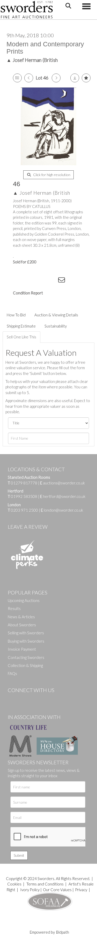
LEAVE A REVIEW (28, 527)
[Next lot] (56, 78)
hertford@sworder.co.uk (64, 496)
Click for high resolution (51, 174)
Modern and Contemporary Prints (45, 47)
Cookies (14, 884)
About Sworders (22, 624)
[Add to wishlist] (86, 78)
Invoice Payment (22, 649)
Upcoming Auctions (24, 600)
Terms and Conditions (45, 884)
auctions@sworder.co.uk (62, 483)
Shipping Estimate (21, 326)
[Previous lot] (28, 78)
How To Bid (16, 315)
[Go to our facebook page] (13, 698)
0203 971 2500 (24, 510)
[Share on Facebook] (20, 281)
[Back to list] (17, 78)
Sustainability (55, 326)
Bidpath (62, 932)
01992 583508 (24, 496)
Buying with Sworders (26, 641)
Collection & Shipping (25, 665)
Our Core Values (57, 889)
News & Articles (21, 616)
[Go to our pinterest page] (34, 698)
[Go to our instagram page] (52, 281)
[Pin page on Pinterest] (41, 281)
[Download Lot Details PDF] (74, 78)
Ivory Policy (30, 889)
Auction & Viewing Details (56, 315)
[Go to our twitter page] (23, 698)
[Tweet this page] (31, 281)
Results (14, 608)
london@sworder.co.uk (62, 510)
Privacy (81, 889)
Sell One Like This (21, 337)
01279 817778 (24, 483)
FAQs (12, 673)
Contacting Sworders (26, 657)
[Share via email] (62, 281)
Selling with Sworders (26, 632)
